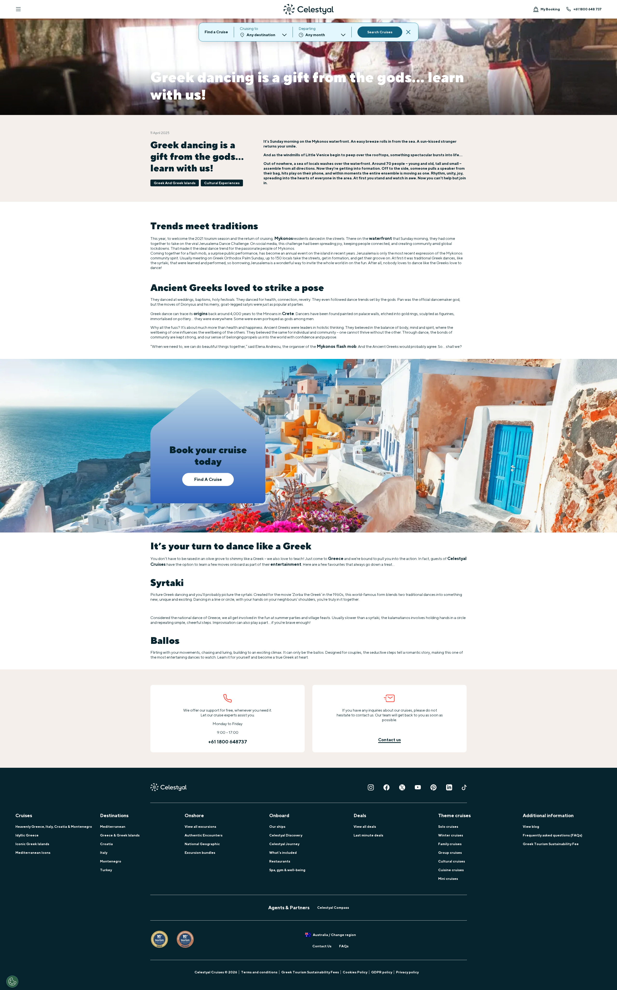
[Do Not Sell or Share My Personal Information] (12, 982)
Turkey (106, 870)
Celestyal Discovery (285, 835)
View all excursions (200, 826)
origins (201, 313)
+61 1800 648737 (227, 741)
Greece (335, 558)
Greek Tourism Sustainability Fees (310, 972)
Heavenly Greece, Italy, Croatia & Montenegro (53, 826)
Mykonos (283, 238)
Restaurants (279, 861)
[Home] (308, 9)
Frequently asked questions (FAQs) (552, 835)
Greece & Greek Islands (120, 835)
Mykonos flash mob (336, 346)
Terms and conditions (259, 972)
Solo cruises (448, 826)
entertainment (285, 564)
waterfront (380, 238)
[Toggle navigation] (18, 9)
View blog (531, 826)
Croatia (106, 844)
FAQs (344, 946)
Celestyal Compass (333, 907)
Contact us (389, 739)
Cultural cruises (451, 861)
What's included (283, 853)
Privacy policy (407, 972)
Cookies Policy (355, 972)
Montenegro (110, 861)
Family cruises (450, 844)
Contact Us (321, 946)
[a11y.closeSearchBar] (408, 32)
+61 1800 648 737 (587, 9)
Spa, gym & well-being (287, 870)
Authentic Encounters (203, 835)
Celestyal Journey (284, 844)
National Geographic (202, 844)
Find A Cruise (208, 479)
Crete (288, 313)
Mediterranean (112, 826)
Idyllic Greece (27, 835)
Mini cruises (448, 879)
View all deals (365, 826)
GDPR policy (381, 972)
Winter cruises (450, 835)
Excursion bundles (200, 853)
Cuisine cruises (451, 870)
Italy (103, 853)
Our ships (277, 826)
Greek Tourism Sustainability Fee (551, 844)
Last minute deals (368, 835)
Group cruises (450, 853)
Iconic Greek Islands (32, 844)
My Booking (550, 9)
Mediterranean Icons (32, 853)
